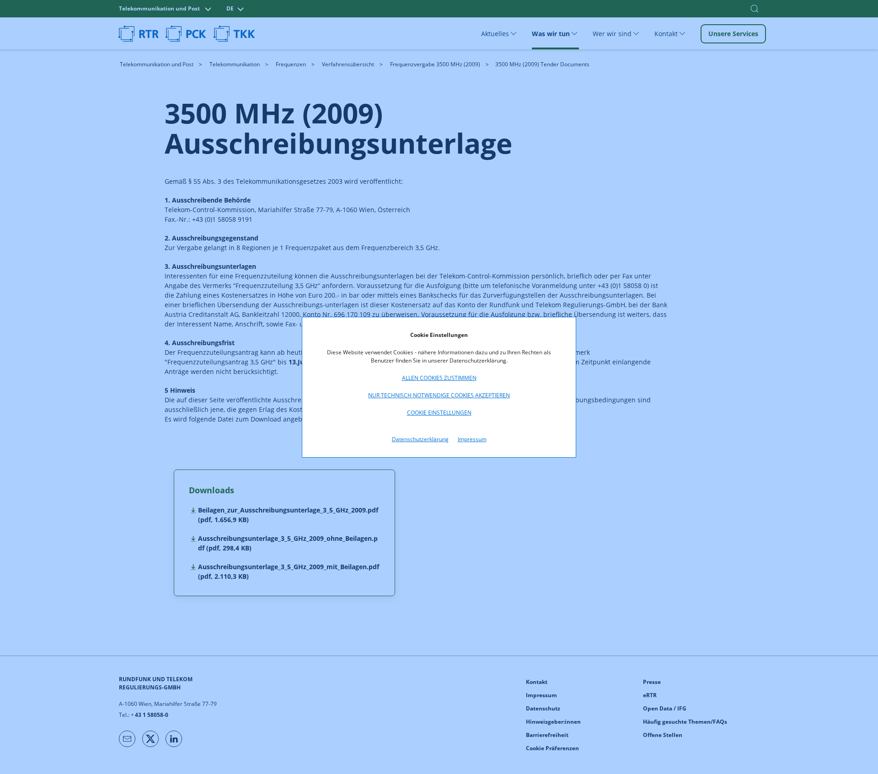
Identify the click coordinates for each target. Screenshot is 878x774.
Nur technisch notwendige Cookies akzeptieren (439, 395)
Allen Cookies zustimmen (439, 378)
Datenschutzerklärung (420, 439)
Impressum (472, 439)
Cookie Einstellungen (439, 412)
